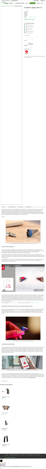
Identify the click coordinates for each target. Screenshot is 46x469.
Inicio (7, 3)
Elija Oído (26, 45)
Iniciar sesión (36, 0)
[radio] (30, 39)
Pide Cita (27, 3)
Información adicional (11, 206)
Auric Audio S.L (13, 457)
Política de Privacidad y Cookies (14, 454)
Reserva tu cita (29, 19)
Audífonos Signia (29, 57)
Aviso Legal (6, 454)
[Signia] (26, 54)
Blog (42, 3)
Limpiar (31, 47)
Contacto (38, 3)
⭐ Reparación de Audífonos (19, 3)
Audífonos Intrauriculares (41, 56)
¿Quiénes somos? (37, 454)
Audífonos (11, 3)
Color (25, 40)
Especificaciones (28, 206)
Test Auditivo (32, 3)
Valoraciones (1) (20, 206)
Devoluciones (23, 454)
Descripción (3, 206)
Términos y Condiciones (30, 454)
